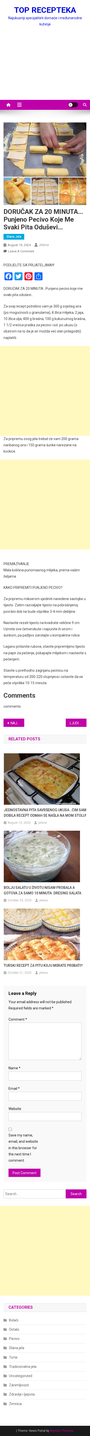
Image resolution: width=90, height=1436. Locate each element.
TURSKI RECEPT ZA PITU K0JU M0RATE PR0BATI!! (43, 965)
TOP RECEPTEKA (45, 10)
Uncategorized (20, 1376)
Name (14, 1068)
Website (14, 1109)
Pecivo (14, 1339)
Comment (17, 1019)
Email (14, 1089)
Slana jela (13, 236)
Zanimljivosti (19, 1385)
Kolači (13, 1320)
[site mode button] (73, 104)
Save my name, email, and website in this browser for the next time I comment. (23, 1147)
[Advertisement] (45, 69)
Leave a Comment (21, 251)
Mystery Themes (61, 1431)
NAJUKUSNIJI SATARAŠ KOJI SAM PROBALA (17, 723)
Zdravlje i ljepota (22, 1394)
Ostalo (14, 1329)
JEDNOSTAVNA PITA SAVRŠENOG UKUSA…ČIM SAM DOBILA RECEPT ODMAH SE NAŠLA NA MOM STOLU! (45, 812)
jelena (44, 245)
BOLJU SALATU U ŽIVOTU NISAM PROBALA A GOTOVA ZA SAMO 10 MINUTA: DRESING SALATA (42, 890)
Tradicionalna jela (22, 1367)
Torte (13, 1357)
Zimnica (15, 1404)
